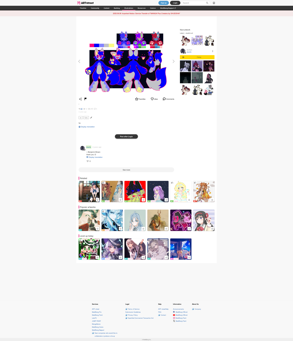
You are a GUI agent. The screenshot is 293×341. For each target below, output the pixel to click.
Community (95, 8)
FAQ (159, 312)
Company (198, 309)
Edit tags (90, 117)
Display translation (88, 126)
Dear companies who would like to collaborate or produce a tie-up (106, 334)
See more (126, 170)
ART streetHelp (163, 309)
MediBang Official (181, 312)
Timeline (83, 8)
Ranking (117, 8)
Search (207, 3)
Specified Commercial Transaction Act (141, 318)
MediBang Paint (97, 315)
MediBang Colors (97, 327)
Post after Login (126, 136)
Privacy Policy (133, 315)
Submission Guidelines (133, 312)
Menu (212, 51)
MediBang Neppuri (169, 8)
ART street (95, 309)
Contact (163, 315)
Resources (142, 8)
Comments (170, 99)
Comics (153, 8)
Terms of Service (133, 309)
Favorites (142, 99)
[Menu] (214, 3)
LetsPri (94, 318)
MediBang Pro (96, 312)
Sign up (163, 3)
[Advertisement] (146, 281)
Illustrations (128, 8)
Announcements (178, 309)
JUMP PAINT (96, 321)
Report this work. (85, 99)
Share (80, 99)
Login (175, 3)
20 (81, 109)
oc (81, 118)
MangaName (96, 324)
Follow (199, 57)
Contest (106, 8)
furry (86, 118)
